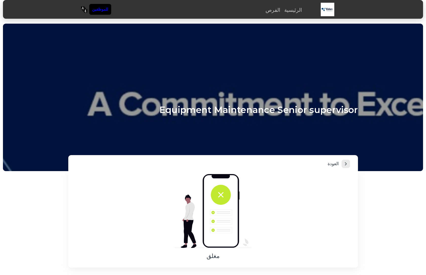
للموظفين (100, 9)
